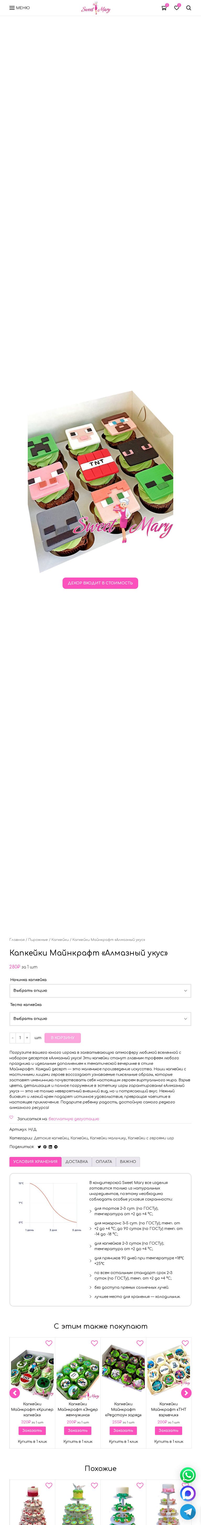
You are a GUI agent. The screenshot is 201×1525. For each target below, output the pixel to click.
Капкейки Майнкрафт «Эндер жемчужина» (78, 1409)
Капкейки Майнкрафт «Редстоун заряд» (123, 1409)
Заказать (32, 1431)
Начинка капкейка (28, 980)
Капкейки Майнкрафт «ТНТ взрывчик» (168, 1409)
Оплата (104, 1162)
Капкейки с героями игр (151, 1138)
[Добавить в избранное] (49, 1344)
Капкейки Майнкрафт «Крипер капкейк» (32, 1409)
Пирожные (38, 940)
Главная (17, 940)
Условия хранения (35, 1162)
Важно (128, 1162)
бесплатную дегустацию (74, 1119)
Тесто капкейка (26, 1005)
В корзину (63, 1038)
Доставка (76, 1162)
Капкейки (60, 940)
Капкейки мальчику (108, 1138)
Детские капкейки (51, 1138)
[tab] (35, 1162)
